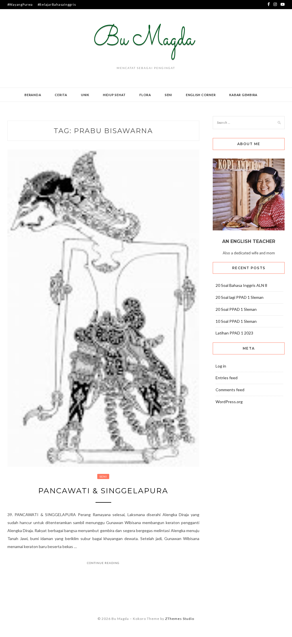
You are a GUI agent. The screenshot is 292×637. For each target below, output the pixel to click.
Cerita (61, 95)
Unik (85, 95)
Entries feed (227, 377)
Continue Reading (103, 563)
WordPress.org (229, 401)
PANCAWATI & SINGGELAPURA (103, 490)
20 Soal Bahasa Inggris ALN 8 (241, 285)
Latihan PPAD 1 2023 (234, 332)
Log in (221, 366)
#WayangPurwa (20, 4)
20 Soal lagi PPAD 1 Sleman (239, 297)
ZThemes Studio (179, 618)
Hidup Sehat (114, 95)
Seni (168, 95)
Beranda (33, 95)
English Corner (201, 95)
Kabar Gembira (243, 95)
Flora (145, 95)
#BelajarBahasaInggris (57, 4)
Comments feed (230, 389)
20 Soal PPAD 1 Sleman (236, 309)
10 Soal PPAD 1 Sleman (236, 321)
